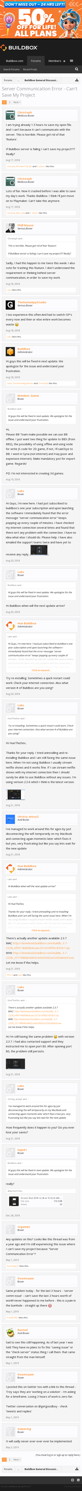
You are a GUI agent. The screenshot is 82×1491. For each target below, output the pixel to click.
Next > (17, 102)
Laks (23, 212)
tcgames (24, 1227)
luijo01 (22, 1150)
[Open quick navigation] (77, 80)
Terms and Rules (72, 1486)
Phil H (10, 974)
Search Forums (11, 69)
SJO (30, 166)
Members (54, 61)
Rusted (23, 1330)
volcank (11, 166)
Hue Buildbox (27, 623)
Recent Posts (30, 69)
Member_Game (28, 395)
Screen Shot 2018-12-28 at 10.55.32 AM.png (42, 1198)
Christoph (25, 112)
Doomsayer (13, 1265)
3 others (41, 166)
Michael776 (21, 166)
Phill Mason (26, 225)
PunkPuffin (12, 1317)
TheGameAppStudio (32, 302)
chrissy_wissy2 (28, 816)
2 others (34, 212)
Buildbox (24, 349)
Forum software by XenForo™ (16, 1486)
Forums (36, 61)
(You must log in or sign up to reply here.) (58, 1455)
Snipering (24, 1429)
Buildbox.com (14, 61)
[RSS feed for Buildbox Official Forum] (78, 1480)
